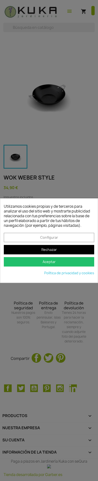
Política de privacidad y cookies (69, 273)
